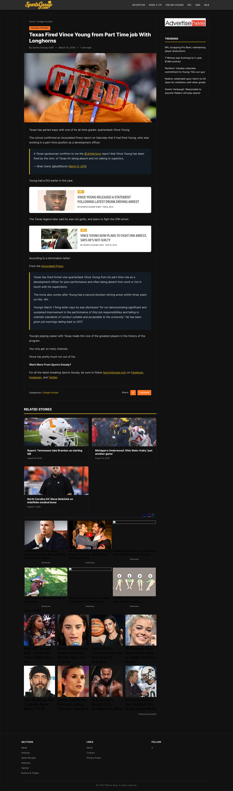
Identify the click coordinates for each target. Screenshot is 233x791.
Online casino (175, 5)
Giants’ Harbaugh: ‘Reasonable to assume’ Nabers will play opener (183, 91)
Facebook (137, 372)
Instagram (35, 377)
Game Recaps (28, 758)
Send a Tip (155, 5)
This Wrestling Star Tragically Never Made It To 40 (39, 704)
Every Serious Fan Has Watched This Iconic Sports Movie (140, 704)
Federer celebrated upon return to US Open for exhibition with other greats (185, 80)
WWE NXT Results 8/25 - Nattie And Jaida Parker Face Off (38, 655)
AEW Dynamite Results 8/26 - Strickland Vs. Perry (106, 704)
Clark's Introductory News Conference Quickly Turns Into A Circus (73, 655)
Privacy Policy (94, 758)
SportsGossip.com (114, 372)
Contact (91, 752)
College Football (44, 21)
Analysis (25, 752)
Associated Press (52, 266)
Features (25, 763)
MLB (206, 5)
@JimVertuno (92, 153)
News (24, 747)
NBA (198, 5)
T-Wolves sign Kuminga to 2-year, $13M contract (183, 59)
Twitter (53, 377)
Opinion (25, 768)
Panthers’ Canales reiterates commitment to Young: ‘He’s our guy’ (185, 70)
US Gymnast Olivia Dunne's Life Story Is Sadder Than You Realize (140, 655)
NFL (190, 5)
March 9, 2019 (77, 166)
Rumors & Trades (30, 773)
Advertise (138, 5)
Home (32, 21)
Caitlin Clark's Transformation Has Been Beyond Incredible (107, 655)
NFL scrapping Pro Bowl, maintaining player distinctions (185, 49)
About (90, 747)
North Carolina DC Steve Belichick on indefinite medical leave (50, 500)
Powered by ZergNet (147, 714)
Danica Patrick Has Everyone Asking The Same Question (73, 704)
